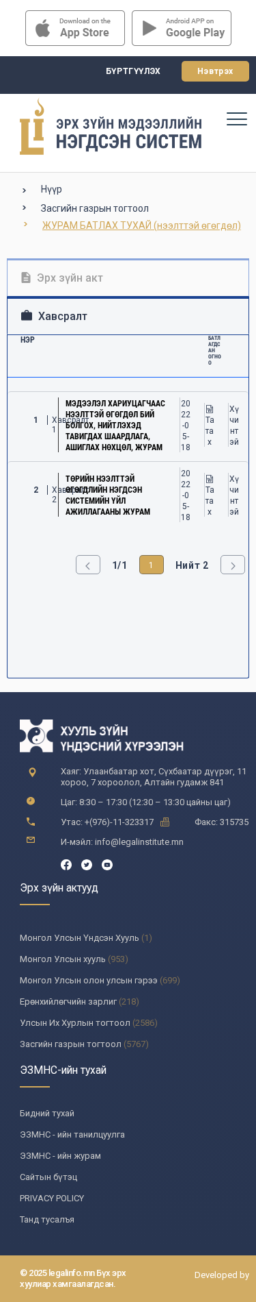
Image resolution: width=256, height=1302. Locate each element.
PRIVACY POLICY (52, 1198)
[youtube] (107, 864)
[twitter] (86, 864)
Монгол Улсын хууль (63, 959)
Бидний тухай (47, 1113)
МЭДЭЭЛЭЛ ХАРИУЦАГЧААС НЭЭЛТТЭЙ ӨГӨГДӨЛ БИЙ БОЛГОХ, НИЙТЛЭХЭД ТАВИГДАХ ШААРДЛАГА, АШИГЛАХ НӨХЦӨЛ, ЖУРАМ (115, 425)
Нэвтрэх (215, 71)
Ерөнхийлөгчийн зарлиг (68, 1001)
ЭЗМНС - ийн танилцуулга (72, 1134)
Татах (209, 431)
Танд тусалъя (47, 1219)
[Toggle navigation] (236, 118)
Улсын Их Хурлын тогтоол (75, 1023)
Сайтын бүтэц (48, 1177)
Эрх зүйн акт (68, 277)
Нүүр (51, 189)
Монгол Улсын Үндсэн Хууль (79, 938)
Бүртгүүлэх (133, 71)
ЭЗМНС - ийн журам (60, 1156)
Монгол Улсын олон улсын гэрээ (89, 980)
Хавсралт (61, 316)
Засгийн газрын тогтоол (95, 208)
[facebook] (66, 864)
